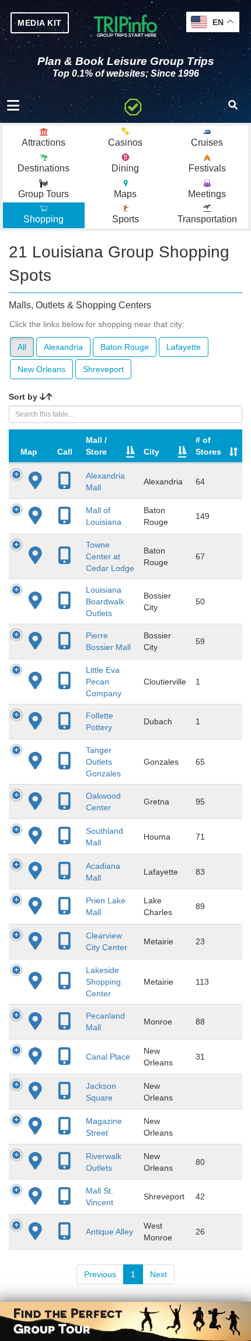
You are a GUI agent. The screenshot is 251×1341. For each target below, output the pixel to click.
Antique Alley (109, 1231)
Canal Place (108, 1056)
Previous (100, 1274)
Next (158, 1274)
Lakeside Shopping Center (103, 981)
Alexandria (63, 347)
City (151, 451)
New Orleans (41, 369)
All (22, 347)
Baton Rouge (124, 347)
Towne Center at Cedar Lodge (110, 556)
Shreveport (103, 369)
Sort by (24, 396)
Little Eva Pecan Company (103, 681)
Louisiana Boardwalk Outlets (105, 601)
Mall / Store (96, 445)
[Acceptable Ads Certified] (133, 105)
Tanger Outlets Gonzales (103, 761)
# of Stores (208, 445)
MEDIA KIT (40, 22)
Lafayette (183, 347)
